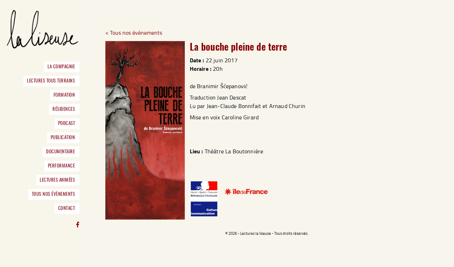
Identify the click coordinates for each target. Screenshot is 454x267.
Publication (63, 137)
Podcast (66, 123)
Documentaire (60, 151)
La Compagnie (61, 66)
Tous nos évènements (53, 194)
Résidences (63, 109)
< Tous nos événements (133, 32)
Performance (61, 166)
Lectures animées (57, 180)
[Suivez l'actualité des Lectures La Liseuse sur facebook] (77, 225)
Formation (64, 95)
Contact (66, 208)
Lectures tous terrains (51, 81)
